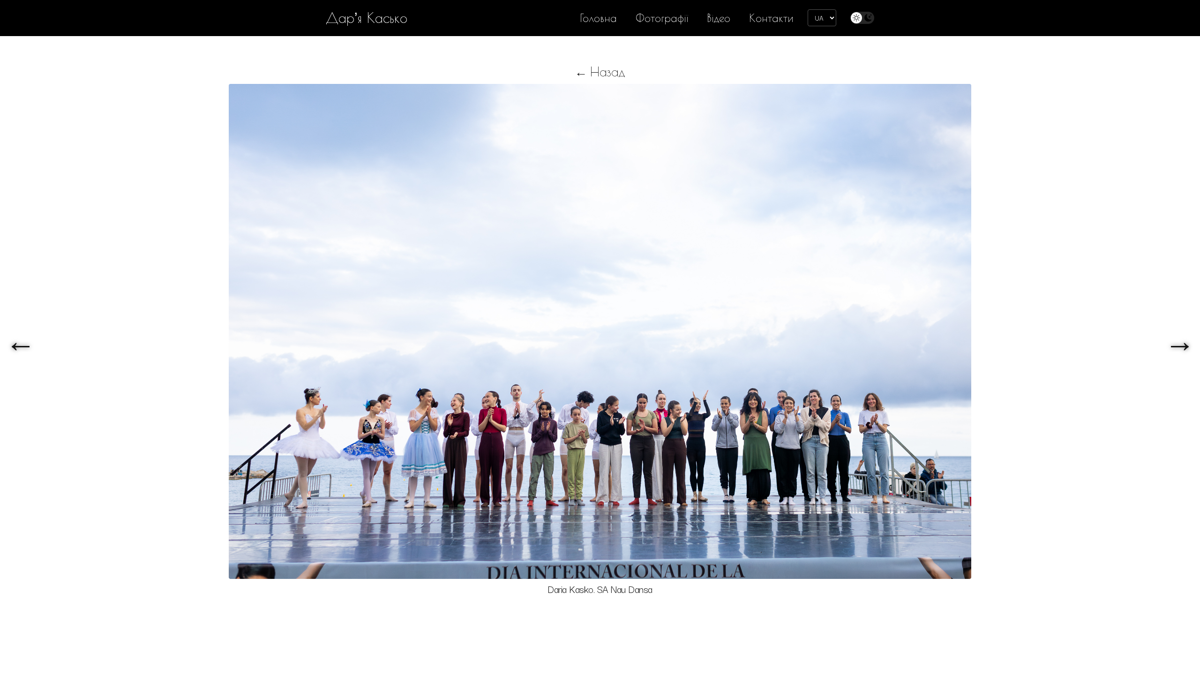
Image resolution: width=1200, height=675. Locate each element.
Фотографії (662, 18)
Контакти (771, 18)
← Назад (600, 71)
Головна (598, 18)
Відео (718, 18)
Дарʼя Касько (366, 17)
